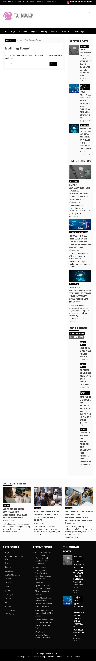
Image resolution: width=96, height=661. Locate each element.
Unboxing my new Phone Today (85, 352)
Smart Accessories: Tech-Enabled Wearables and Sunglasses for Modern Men (85, 62)
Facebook (68, 1)
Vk (90, 1)
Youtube (88, 1)
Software (65, 31)
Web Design (10, 614)
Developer (9, 571)
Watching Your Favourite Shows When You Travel (42, 635)
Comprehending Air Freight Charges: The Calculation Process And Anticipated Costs (85, 448)
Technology (79, 31)
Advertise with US (51, 1)
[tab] (77, 333)
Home (19, 1)
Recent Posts (76, 337)
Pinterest (85, 1)
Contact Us (33, 1)
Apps (13, 31)
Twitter (73, 1)
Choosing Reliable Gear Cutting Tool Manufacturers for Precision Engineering (79, 516)
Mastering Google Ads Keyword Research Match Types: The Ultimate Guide (85, 408)
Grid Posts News (15, 483)
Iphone (82, 342)
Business (23, 31)
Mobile (54, 31)
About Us (25, 1)
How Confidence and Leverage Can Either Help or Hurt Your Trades (46, 516)
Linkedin (79, 1)
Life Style (9, 594)
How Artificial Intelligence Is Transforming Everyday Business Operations (85, 104)
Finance (8, 582)
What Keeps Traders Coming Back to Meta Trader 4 (44, 613)
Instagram (82, 1)
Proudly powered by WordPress (30, 656)
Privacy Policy (41, 1)
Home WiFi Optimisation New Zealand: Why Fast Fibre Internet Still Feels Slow (85, 140)
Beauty (8, 563)
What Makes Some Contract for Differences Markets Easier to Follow (15, 513)
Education (9, 579)
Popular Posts (77, 334)
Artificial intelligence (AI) (84, 87)
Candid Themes (73, 656)
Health (8, 586)
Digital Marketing (39, 31)
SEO (6, 602)
